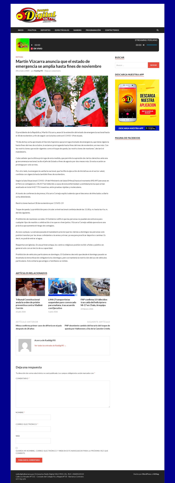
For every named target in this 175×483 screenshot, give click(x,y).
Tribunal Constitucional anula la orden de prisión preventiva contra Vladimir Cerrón (29, 303)
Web (18, 436)
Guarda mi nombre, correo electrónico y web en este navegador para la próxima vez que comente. (62, 452)
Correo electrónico (27, 424)
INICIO (20, 30)
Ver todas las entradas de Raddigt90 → (50, 345)
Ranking (77, 30)
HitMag (156, 474)
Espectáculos (62, 30)
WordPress (146, 474)
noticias (19, 57)
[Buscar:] (137, 65)
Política (32, 30)
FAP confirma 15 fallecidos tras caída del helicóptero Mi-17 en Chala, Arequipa (94, 302)
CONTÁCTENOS (112, 30)
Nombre (20, 412)
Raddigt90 (38, 71)
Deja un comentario (53, 71)
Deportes (45, 30)
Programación (93, 30)
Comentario (23, 378)
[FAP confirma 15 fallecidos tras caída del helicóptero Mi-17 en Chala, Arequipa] (95, 296)
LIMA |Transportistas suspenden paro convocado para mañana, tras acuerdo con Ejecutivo (62, 303)
